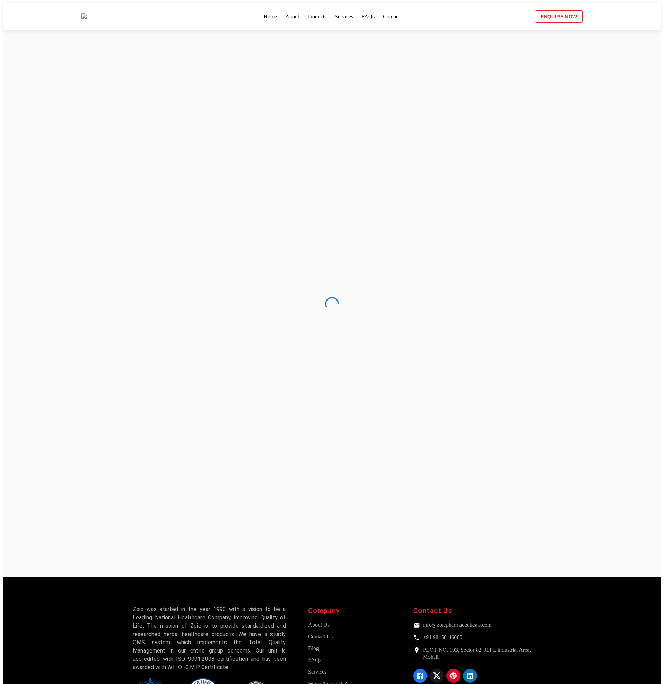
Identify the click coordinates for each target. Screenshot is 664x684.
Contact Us (320, 636)
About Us (319, 625)
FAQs (314, 660)
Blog (313, 648)
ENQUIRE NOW (559, 16)
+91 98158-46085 (442, 637)
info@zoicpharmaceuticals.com (457, 625)
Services (317, 672)
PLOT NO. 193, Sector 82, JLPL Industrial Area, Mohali (477, 653)
